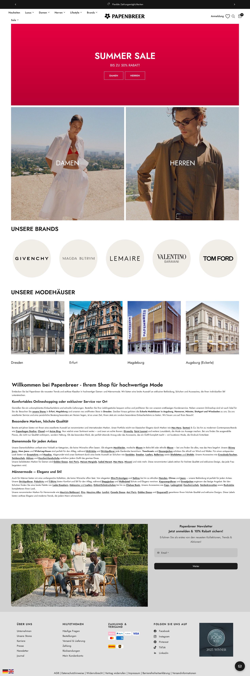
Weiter (196, 566)
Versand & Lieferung (74, 641)
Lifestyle (74, 12)
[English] (11, 671)
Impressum (134, 673)
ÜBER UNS (24, 624)
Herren (59, 12)
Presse (20, 646)
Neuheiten (14, 12)
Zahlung (67, 646)
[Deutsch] (5, 671)
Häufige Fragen (71, 631)
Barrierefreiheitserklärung (156, 673)
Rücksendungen (71, 651)
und (182, 454)
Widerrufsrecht (94, 673)
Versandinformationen (184, 673)
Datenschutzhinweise (72, 673)
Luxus (28, 12)
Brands (91, 12)
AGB (56, 673)
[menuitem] (16, 12)
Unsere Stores (24, 636)
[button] (113, 76)
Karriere (21, 641)
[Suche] (233, 16)
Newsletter (22, 651)
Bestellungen (69, 636)
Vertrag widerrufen (115, 673)
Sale (13, 20)
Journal (20, 656)
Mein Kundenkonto (73, 656)
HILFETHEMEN (73, 624)
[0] (239, 16)
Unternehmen (24, 631)
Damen (43, 12)
